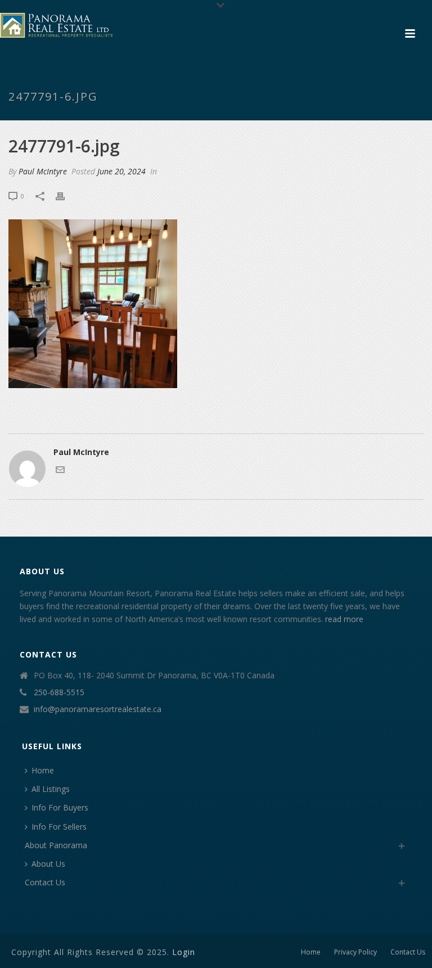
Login (183, 952)
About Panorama (56, 845)
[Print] (66, 195)
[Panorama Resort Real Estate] (56, 25)
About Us (48, 863)
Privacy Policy (355, 952)
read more (344, 619)
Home (43, 770)
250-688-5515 (59, 692)
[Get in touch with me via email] (60, 471)
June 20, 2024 (121, 171)
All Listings (51, 789)
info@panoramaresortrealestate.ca (97, 709)
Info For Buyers (60, 807)
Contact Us (45, 882)
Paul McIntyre (43, 171)
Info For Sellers (59, 826)
